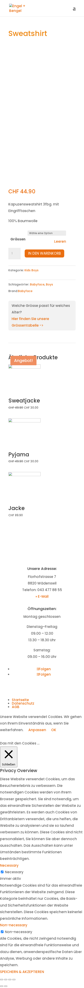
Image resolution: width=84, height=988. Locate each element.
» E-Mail (42, 596)
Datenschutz (23, 703)
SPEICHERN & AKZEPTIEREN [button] (22, 971)
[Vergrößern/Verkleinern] (13, 979)
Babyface (37, 284)
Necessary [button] (9, 865)
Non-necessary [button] (13, 925)
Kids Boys (31, 270)
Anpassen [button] (37, 729)
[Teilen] (5, 979)
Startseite (20, 699)
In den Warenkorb (44, 253)
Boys (49, 284)
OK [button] (53, 729)
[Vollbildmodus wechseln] (9, 979)
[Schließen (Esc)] (1, 979)
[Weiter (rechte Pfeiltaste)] (5, 986)
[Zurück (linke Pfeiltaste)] (1, 986)
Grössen (17, 239)
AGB (15, 706)
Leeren (60, 241)
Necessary (14, 872)
